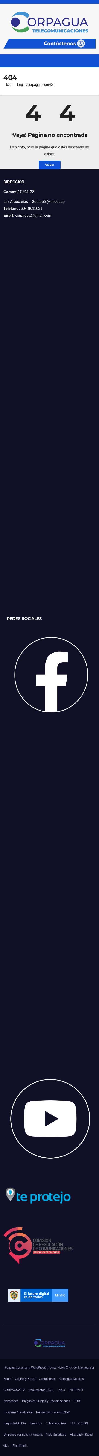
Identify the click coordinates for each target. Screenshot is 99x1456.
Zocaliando (20, 1445)
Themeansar (86, 1367)
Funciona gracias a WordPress (26, 1367)
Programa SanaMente (17, 1412)
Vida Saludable (56, 1434)
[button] (83, 61)
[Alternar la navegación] (92, 61)
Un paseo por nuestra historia (23, 1434)
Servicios (35, 1423)
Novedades (10, 1401)
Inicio (7, 85)
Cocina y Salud (25, 1379)
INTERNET (76, 1390)
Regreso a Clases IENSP (53, 1412)
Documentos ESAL (41, 1390)
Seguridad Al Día (14, 1423)
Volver (49, 165)
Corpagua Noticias (71, 1379)
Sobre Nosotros (56, 1423)
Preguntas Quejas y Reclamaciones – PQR (51, 1401)
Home (7, 1379)
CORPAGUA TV (14, 1390)
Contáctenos (47, 1379)
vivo (6, 1445)
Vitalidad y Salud (81, 1434)
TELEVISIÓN (79, 1423)
